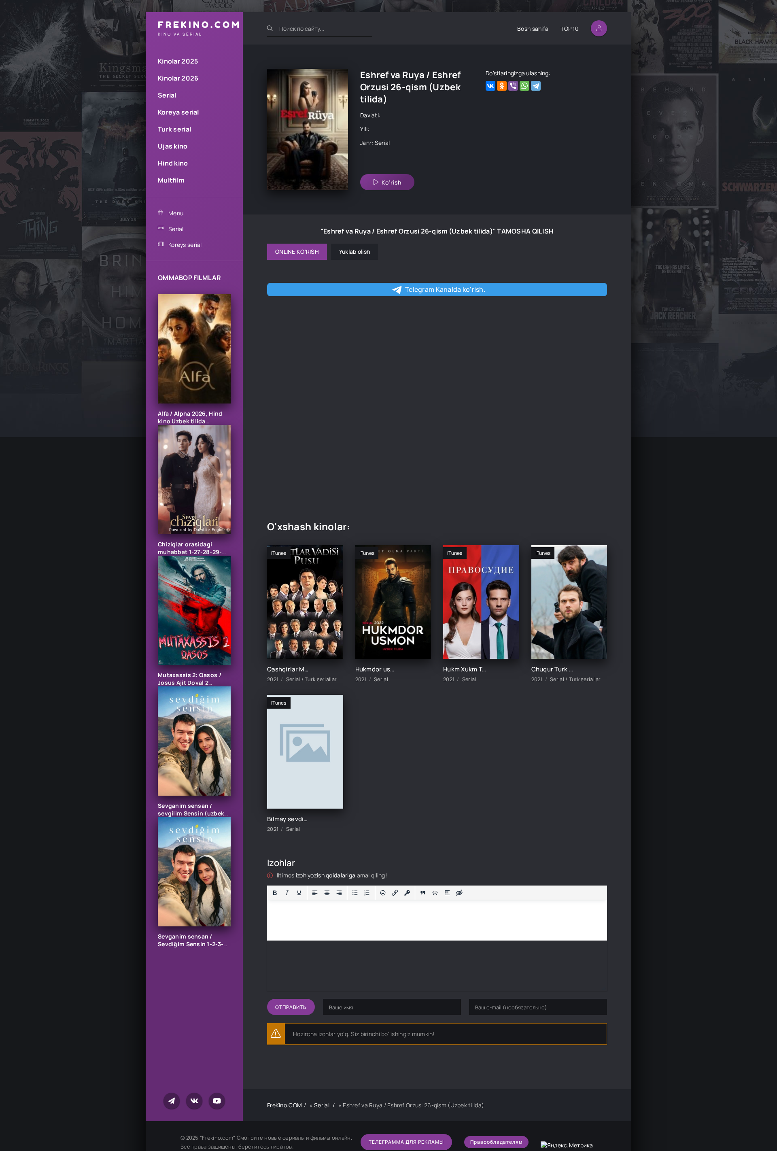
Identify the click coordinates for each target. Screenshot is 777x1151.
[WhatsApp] (524, 86)
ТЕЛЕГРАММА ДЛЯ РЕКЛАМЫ (406, 1141)
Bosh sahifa (532, 28)
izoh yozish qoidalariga (326, 875)
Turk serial (174, 129)
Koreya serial (178, 112)
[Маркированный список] (355, 893)
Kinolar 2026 (178, 78)
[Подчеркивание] (299, 893)
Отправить (291, 1007)
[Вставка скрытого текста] (459, 893)
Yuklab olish (354, 251)
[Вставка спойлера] (447, 893)
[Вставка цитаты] (423, 893)
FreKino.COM (284, 1105)
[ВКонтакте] (490, 86)
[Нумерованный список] (367, 893)
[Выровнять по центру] (327, 893)
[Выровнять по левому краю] (315, 893)
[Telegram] (536, 86)
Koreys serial (185, 244)
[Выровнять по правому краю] (339, 893)
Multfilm (171, 180)
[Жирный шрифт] (275, 893)
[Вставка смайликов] (383, 893)
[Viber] (513, 86)
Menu (175, 213)
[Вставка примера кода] (435, 893)
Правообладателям (496, 1141)
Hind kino (173, 163)
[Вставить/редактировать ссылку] (395, 893)
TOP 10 (569, 28)
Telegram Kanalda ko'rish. (445, 289)
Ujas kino (173, 146)
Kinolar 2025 (178, 61)
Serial (167, 95)
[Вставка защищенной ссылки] (407, 893)
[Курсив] (287, 893)
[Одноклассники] (502, 86)
